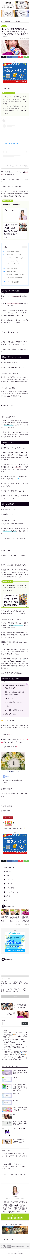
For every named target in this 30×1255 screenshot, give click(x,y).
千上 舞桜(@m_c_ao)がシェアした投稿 (14, 166)
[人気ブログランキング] (8, 826)
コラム (7, 875)
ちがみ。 (5, 1174)
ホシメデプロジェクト (11, 892)
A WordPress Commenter (17, 1174)
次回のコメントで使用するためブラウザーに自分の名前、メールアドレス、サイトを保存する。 (15, 983)
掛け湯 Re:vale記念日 (13, 251)
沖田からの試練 (11, 271)
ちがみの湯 (4, 26)
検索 (3, 1020)
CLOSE (24, 247)
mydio (10, 734)
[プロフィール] (15, 215)
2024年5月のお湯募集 (13, 282)
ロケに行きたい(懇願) (13, 261)
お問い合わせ (20, 1251)
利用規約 (8, 991)
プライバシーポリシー (21, 990)
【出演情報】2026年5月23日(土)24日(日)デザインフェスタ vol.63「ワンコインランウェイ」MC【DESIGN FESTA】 (14, 1041)
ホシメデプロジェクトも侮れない (15, 277)
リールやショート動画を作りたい (15, 258)
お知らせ (8, 871)
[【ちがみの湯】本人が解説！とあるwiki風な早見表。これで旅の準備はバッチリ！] (15, 231)
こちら (18, 747)
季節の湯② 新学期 (12, 268)
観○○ (6, 900)
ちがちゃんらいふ (10, 879)
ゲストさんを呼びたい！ (13, 263)
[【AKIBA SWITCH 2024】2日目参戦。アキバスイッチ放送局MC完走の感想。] (15, 600)
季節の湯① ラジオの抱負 (14, 254)
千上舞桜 (22, 1156)
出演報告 (8, 896)
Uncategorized (9, 867)
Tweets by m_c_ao (8, 1239)
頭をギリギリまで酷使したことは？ (16, 274)
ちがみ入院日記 (9, 888)
